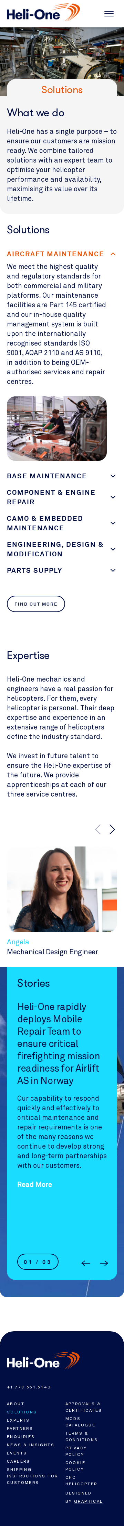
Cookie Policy (75, 1466)
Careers (18, 1461)
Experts (18, 1420)
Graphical (88, 1501)
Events (17, 1453)
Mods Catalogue (80, 1421)
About (15, 1403)
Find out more (36, 604)
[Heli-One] (43, 1360)
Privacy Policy (76, 1451)
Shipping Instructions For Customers (32, 1476)
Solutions (22, 1412)
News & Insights (30, 1445)
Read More (34, 1236)
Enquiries (21, 1436)
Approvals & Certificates (83, 1407)
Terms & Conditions (81, 1436)
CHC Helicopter (81, 1480)
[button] (112, 829)
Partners (20, 1428)
